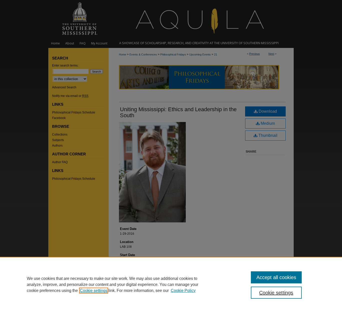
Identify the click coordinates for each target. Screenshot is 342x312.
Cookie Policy (183, 290)
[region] (171, 284)
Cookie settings (93, 290)
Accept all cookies (276, 277)
